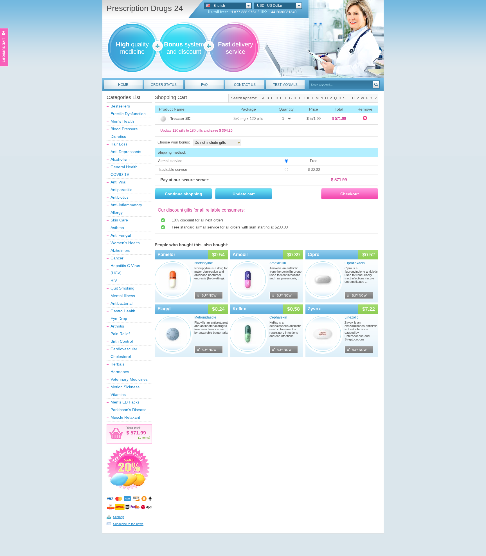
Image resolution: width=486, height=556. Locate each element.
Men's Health (122, 121)
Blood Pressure (124, 129)
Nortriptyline (203, 263)
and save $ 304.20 (218, 131)
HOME (123, 85)
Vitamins (118, 394)
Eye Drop (119, 318)
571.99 (137, 433)
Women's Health (125, 243)
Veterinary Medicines (129, 379)
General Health (124, 167)
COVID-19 (120, 174)
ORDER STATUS (164, 85)
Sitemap (118, 517)
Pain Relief (120, 333)
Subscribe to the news (128, 524)
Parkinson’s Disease (129, 409)
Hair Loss (119, 144)
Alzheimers (120, 250)
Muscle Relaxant (125, 417)
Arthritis (117, 326)
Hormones (120, 371)
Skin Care (119, 220)
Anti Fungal (121, 235)
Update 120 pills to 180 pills (196, 131)
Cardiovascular (124, 349)
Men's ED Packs (125, 402)
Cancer (117, 258)
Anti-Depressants (126, 151)
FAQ (204, 85)
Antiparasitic (121, 189)
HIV (114, 280)
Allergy (117, 212)
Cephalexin (278, 317)
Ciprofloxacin (355, 263)
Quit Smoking (122, 288)
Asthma (117, 227)
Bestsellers (120, 106)
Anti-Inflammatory (126, 205)
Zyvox (314, 308)
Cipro (314, 254)
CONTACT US (245, 85)
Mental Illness (123, 295)
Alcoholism (120, 159)
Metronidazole (205, 317)
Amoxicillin (277, 263)
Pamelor (166, 254)
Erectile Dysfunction (128, 113)
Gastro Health (123, 311)
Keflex (239, 308)
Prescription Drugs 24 (145, 8)
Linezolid (352, 317)
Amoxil (240, 254)
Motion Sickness (125, 387)
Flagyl (164, 308)
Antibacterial (121, 303)
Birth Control (122, 341)
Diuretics (118, 136)
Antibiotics (120, 197)
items (145, 437)
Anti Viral (118, 182)
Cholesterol (121, 356)
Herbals (117, 364)
